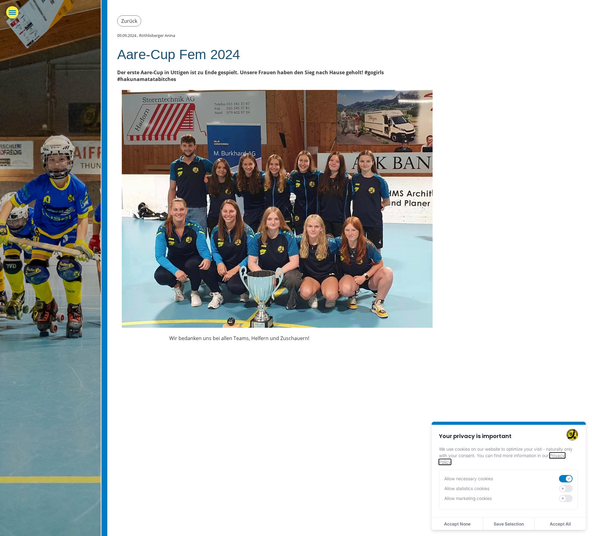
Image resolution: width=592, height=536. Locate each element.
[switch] (566, 478)
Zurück (129, 21)
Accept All (560, 523)
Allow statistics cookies (466, 488)
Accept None (457, 523)
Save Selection (509, 523)
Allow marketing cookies (468, 498)
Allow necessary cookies (468, 478)
